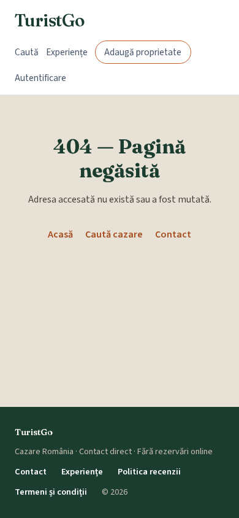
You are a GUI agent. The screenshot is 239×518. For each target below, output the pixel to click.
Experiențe (67, 52)
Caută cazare (114, 234)
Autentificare (40, 78)
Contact (173, 234)
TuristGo (50, 20)
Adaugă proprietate (142, 52)
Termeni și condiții (51, 491)
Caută (27, 52)
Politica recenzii (149, 471)
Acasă (60, 234)
